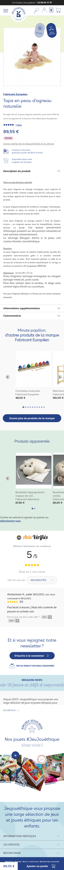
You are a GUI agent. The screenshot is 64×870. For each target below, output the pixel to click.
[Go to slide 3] (28, 407)
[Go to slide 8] (39, 407)
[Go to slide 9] (41, 407)
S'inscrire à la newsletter (29, 655)
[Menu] (5, 10)
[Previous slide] (7, 377)
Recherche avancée (49, 862)
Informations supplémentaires (21, 308)
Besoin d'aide (12, 853)
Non (14, 620)
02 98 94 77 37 (44, 2)
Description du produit (17, 171)
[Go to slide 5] (32, 407)
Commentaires (12, 315)
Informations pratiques (19, 836)
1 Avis (19, 124)
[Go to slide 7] (37, 407)
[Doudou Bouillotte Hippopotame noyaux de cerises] (33, 470)
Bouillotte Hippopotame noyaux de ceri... (29, 494)
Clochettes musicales (27, 391)
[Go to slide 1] (23, 407)
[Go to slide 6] (34, 407)
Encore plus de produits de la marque (32, 418)
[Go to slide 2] (25, 407)
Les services (11, 844)
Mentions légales (13, 862)
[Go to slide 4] (30, 407)
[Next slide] (59, 377)
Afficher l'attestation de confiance (32, 546)
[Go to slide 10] (44, 407)
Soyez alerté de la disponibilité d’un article (28, 143)
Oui (47, 617)
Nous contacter (30, 862)
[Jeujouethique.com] (18, 21)
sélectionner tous (10, 521)
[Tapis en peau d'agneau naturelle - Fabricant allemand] (33, 369)
